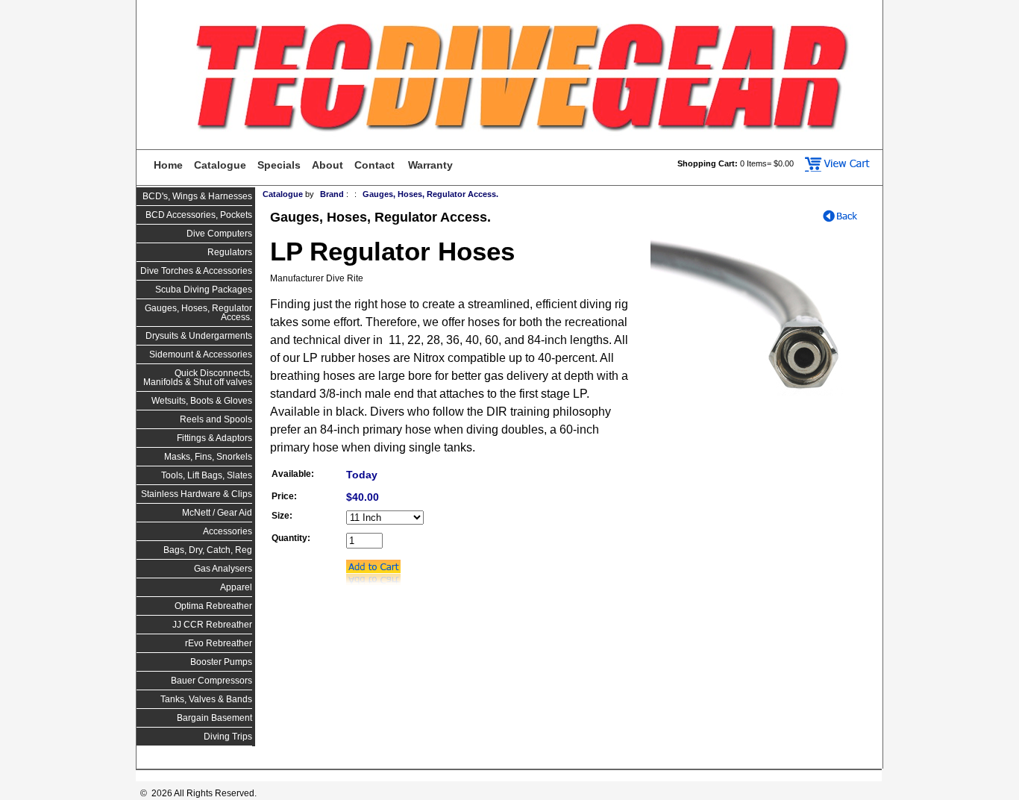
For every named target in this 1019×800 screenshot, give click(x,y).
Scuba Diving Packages (203, 289)
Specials (279, 165)
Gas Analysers (223, 568)
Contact (374, 165)
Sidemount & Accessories (200, 354)
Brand (332, 194)
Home (168, 165)
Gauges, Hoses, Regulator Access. (198, 313)
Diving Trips (228, 736)
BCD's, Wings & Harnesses (197, 196)
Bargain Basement (214, 717)
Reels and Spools (216, 419)
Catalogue (220, 165)
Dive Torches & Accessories (196, 270)
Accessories (227, 531)
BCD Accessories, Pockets (198, 214)
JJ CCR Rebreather (212, 624)
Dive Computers (219, 233)
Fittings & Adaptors (214, 438)
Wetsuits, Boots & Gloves (201, 400)
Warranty (430, 165)
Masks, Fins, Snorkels (208, 456)
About (327, 165)
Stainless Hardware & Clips (196, 494)
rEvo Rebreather (218, 643)
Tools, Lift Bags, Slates (206, 475)
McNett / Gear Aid (217, 512)
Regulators (229, 252)
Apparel (236, 587)
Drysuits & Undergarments (198, 335)
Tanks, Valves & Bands (206, 699)
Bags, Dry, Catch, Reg (207, 550)
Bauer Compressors (211, 680)
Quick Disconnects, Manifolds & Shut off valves (197, 378)
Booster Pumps (221, 661)
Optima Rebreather (213, 605)
